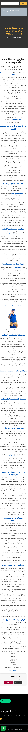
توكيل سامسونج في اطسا (13, 183)
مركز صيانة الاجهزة (18, 267)
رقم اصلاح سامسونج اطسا (13, 428)
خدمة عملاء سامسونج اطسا (13, 264)
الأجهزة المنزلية (11, 455)
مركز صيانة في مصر (11, 10)
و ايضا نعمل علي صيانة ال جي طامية (13, 305)
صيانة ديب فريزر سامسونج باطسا (13, 371)
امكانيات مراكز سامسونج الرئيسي (13, 519)
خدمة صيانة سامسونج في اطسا (13, 398)
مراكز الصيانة (12, 233)
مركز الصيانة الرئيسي (13, 670)
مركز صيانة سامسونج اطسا (13, 228)
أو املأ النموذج (18, 682)
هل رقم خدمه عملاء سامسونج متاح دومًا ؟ (13, 473)
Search (23, 3)
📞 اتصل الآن (8, 682)
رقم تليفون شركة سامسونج (17, 193)
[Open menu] (24, 14)
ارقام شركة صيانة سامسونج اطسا (13, 620)
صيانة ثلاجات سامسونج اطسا (13, 334)
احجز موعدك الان (5, 700)
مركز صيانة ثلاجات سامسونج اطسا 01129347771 (14, 30)
